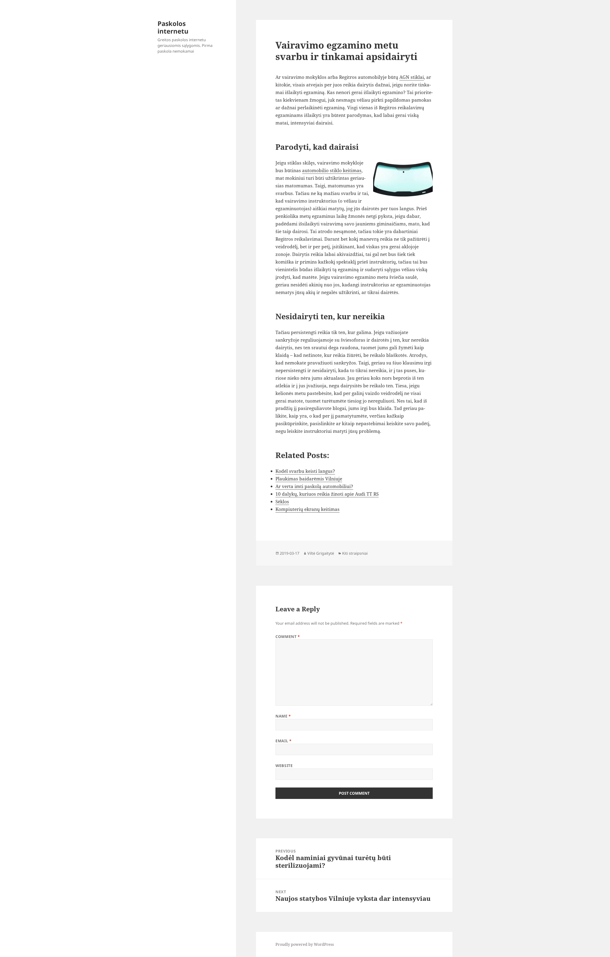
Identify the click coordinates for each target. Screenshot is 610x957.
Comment (287, 636)
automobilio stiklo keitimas (331, 170)
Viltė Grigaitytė (320, 553)
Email (283, 740)
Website (284, 765)
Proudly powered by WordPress (304, 944)
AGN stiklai (411, 77)
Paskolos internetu (173, 27)
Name (283, 716)
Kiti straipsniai (355, 553)
